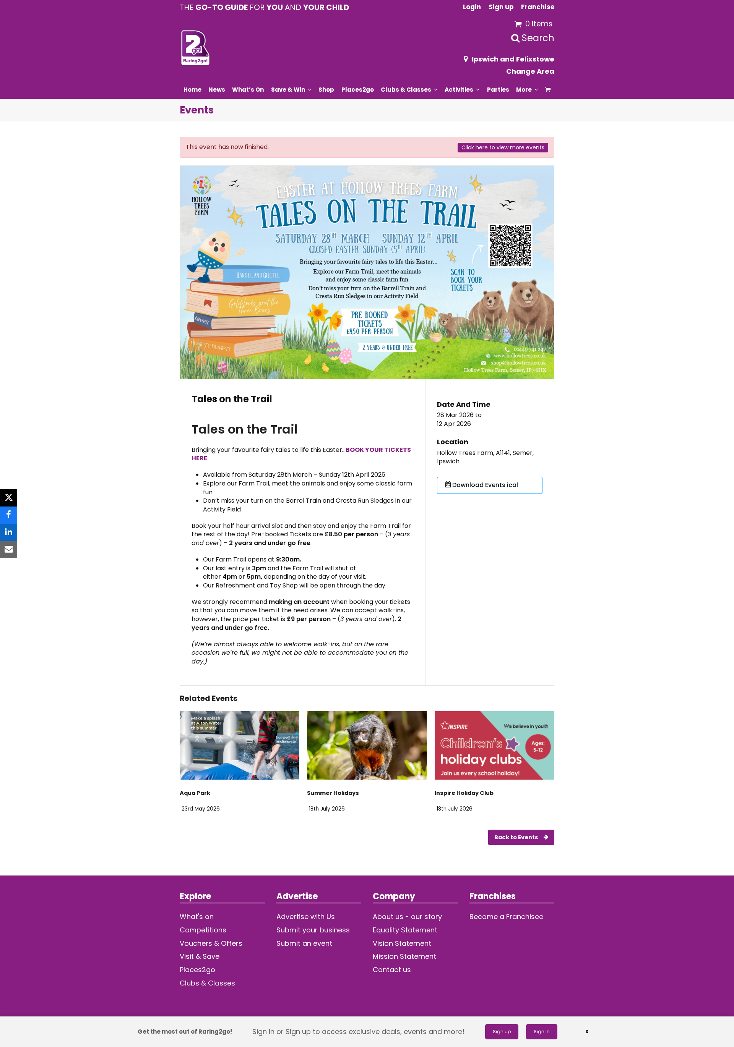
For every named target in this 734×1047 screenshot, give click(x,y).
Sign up (502, 1031)
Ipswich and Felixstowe (513, 59)
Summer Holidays (333, 793)
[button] (548, 89)
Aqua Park (195, 793)
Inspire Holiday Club (464, 793)
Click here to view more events (502, 147)
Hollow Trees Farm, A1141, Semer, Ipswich (485, 457)
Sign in (542, 1031)
